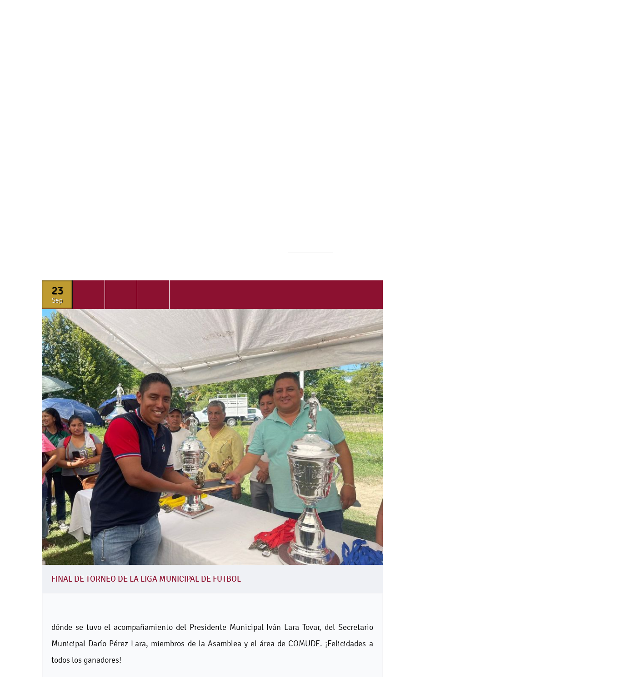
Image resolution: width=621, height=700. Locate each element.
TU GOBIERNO (178, 85)
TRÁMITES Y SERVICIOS (315, 85)
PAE (126, 85)
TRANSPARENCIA (402, 85)
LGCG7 (463, 85)
